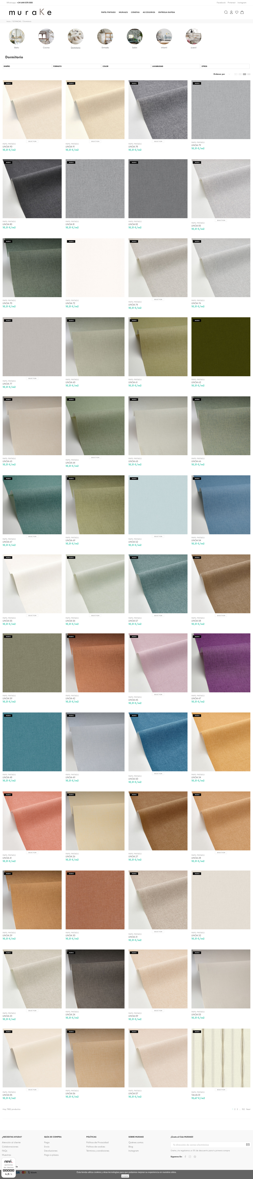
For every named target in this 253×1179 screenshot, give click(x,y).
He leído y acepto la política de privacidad (145, 609)
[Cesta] (242, 12)
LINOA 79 (196, 145)
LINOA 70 (7, 303)
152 (243, 1109)
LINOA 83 (196, 226)
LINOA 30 (70, 935)
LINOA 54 (196, 540)
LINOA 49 (70, 777)
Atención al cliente (11, 1142)
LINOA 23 (7, 1016)
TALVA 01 (195, 1095)
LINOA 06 (70, 1093)
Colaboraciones (10, 1146)
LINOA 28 (196, 858)
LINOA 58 (196, 621)
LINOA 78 (133, 146)
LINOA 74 (133, 304)
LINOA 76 (196, 303)
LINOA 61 (132, 382)
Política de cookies (95, 1146)
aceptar (125, 1176)
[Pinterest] (195, 1157)
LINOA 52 (133, 542)
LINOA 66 (196, 461)
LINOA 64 (70, 463)
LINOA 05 (7, 1095)
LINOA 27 (133, 856)
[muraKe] (35, 12)
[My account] (231, 12)
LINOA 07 (133, 1093)
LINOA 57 (133, 621)
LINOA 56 (70, 621)
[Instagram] (189, 1157)
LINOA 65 (133, 461)
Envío (46, 1146)
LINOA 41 (7, 858)
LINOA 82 (133, 224)
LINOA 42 (70, 698)
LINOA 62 (196, 382)
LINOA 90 (7, 146)
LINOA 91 (70, 146)
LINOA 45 (133, 700)
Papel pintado (9, 144)
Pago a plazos (51, 1155)
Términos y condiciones (97, 1151)
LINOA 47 (196, 698)
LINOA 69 (70, 540)
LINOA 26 (70, 856)
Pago (47, 1142)
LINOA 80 (7, 224)
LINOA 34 (196, 777)
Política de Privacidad (97, 1142)
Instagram (133, 1151)
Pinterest (231, 3)
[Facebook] (185, 1157)
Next (248, 1109)
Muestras (6, 1155)
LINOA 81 (70, 224)
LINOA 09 (133, 1016)
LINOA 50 (133, 779)
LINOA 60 (70, 382)
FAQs (4, 1151)
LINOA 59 (7, 698)
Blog (130, 1146)
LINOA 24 (70, 1014)
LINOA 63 (7, 461)
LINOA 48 (7, 777)
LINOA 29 (7, 935)
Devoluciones (50, 1151)
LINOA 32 (196, 935)
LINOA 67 (7, 542)
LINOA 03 (196, 1014)
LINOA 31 (132, 937)
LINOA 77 (7, 384)
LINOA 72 (70, 303)
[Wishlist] (236, 12)
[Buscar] (226, 12)
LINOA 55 (7, 621)
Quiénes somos (135, 1142)
